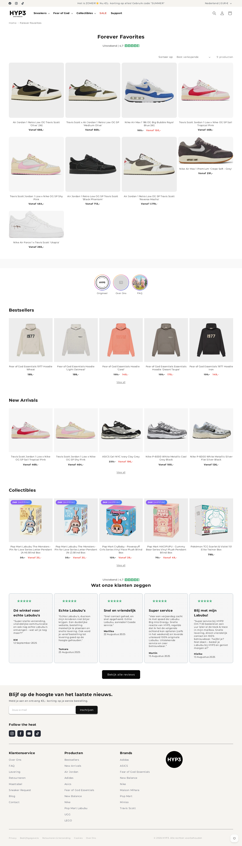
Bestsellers (71, 759)
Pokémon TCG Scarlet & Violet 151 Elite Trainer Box (211, 548)
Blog (12, 796)
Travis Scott (128, 808)
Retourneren (17, 777)
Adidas (69, 777)
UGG (67, 814)
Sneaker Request (20, 790)
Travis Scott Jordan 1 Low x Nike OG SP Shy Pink (36, 198)
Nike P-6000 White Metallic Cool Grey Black (166, 458)
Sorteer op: (166, 57)
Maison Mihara (129, 790)
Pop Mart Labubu (76, 808)
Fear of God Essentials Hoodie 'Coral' (121, 368)
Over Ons (15, 759)
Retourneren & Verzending (56, 838)
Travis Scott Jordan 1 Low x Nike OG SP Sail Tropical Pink (205, 124)
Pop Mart (126, 796)
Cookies (78, 838)
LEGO (68, 820)
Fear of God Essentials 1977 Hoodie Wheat (30, 368)
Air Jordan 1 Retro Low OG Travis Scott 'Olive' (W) (36, 124)
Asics (67, 784)
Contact (14, 802)
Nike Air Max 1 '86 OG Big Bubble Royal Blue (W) (149, 124)
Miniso (124, 802)
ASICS (124, 765)
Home (12, 22)
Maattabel (15, 784)
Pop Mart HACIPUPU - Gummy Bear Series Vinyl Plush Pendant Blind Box (166, 549)
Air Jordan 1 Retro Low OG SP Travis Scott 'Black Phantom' (92, 198)
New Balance (73, 796)
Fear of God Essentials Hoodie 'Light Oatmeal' (75, 368)
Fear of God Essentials (79, 790)
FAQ (12, 765)
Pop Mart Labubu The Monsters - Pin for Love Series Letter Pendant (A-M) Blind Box (30, 549)
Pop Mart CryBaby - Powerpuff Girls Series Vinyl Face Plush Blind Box (121, 549)
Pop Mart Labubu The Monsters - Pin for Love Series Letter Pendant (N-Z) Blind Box (76, 549)
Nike (67, 802)
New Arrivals (72, 765)
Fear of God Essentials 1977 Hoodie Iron (211, 368)
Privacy (12, 838)
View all (121, 382)
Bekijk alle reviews (121, 674)
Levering (15, 771)
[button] (41, 13)
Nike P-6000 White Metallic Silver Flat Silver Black (211, 458)
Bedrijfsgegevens (29, 838)
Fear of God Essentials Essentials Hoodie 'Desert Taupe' (166, 368)
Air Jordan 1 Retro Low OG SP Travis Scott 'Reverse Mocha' (149, 198)
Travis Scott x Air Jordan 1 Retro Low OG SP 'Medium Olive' (92, 124)
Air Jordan (71, 771)
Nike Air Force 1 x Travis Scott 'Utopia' (36, 242)
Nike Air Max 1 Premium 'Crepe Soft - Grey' (205, 168)
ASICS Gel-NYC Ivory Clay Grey (121, 456)
